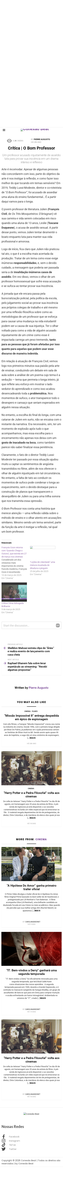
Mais (33, 738)
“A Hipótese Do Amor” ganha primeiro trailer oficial (31, 887)
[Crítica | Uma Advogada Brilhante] (14, 592)
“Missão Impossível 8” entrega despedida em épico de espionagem (31, 717)
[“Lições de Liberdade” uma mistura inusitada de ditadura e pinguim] (42, 553)
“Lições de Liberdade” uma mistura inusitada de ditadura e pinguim (42, 565)
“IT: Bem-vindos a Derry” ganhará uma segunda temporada (31, 972)
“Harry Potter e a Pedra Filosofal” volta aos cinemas (31, 794)
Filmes (35, 711)
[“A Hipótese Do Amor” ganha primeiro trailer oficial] (31, 864)
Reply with (58, 625)
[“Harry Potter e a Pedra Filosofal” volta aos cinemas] (31, 768)
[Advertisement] (31, 31)
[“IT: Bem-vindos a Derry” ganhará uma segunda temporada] (31, 949)
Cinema (27, 711)
